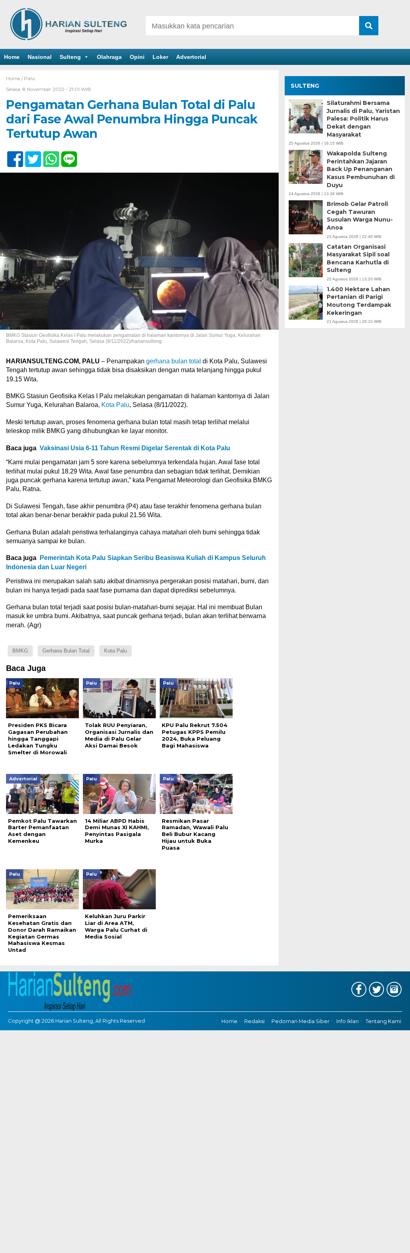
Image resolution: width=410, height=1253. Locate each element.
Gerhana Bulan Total (66, 651)
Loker (160, 57)
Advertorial (191, 57)
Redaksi (254, 1021)
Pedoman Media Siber (300, 1021)
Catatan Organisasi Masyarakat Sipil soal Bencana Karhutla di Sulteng (358, 258)
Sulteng (70, 57)
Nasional (40, 57)
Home (12, 57)
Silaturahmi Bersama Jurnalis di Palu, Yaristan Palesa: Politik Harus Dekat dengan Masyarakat (363, 118)
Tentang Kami (383, 1021)
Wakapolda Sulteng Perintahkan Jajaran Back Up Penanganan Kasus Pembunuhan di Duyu (361, 169)
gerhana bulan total (173, 361)
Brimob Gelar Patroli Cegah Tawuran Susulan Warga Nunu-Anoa (360, 215)
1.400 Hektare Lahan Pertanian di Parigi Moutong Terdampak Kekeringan (359, 301)
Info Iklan (347, 1021)
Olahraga (109, 57)
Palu (29, 78)
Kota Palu (115, 404)
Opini (137, 57)
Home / (15, 78)
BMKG (20, 651)
